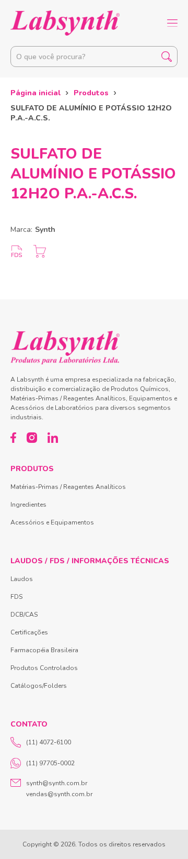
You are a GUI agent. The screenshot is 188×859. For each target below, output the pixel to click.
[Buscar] (166, 56)
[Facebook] (13, 437)
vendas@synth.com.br (59, 794)
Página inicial (35, 93)
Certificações (29, 632)
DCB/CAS (24, 614)
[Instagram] (32, 437)
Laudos (21, 579)
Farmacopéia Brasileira (44, 650)
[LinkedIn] (53, 437)
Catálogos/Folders (38, 686)
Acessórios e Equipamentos (52, 522)
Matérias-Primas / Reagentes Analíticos (68, 487)
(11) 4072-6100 (48, 742)
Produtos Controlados (44, 668)
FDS (16, 597)
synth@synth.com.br (56, 783)
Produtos (91, 93)
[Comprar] (39, 251)
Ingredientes (28, 504)
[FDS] (16, 251)
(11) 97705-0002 (50, 763)
